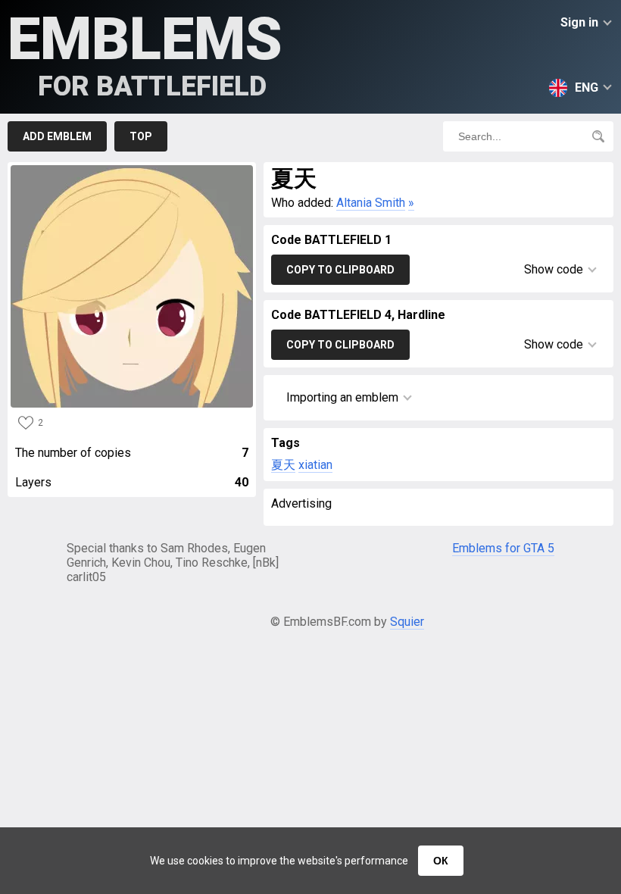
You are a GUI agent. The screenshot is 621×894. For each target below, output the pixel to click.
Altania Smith (370, 202)
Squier (407, 621)
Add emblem (57, 136)
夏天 (283, 465)
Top (141, 136)
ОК (440, 861)
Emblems (145, 53)
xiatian (315, 465)
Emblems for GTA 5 (503, 548)
